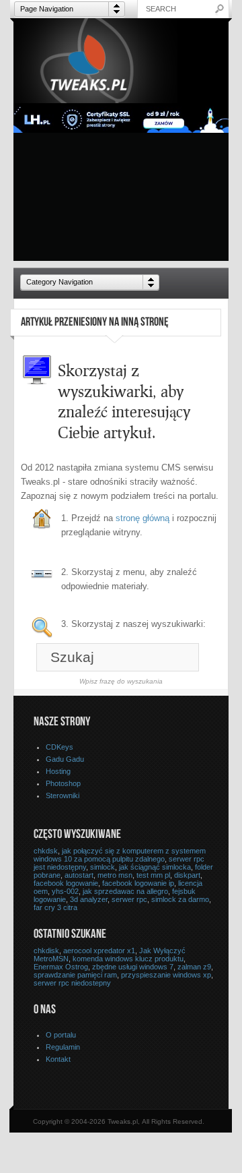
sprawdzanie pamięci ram (75, 975)
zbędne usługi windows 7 (132, 967)
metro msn (114, 875)
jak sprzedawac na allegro (125, 891)
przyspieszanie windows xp (166, 975)
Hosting (58, 771)
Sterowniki (62, 795)
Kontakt (58, 1059)
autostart (79, 875)
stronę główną (142, 518)
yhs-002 (65, 891)
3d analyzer (89, 899)
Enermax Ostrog (61, 967)
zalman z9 (194, 967)
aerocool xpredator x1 (99, 950)
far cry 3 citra (55, 907)
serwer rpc (129, 899)
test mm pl (153, 875)
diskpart (187, 875)
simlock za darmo (180, 899)
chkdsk (46, 851)
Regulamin (63, 1047)
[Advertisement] (121, 200)
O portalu (61, 1035)
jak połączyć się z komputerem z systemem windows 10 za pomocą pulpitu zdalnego (120, 855)
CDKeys (59, 747)
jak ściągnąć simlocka (155, 867)
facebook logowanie (66, 883)
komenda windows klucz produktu (128, 959)
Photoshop (63, 783)
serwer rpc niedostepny (72, 983)
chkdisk (46, 950)
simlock (102, 867)
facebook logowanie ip (138, 883)
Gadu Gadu (65, 759)
